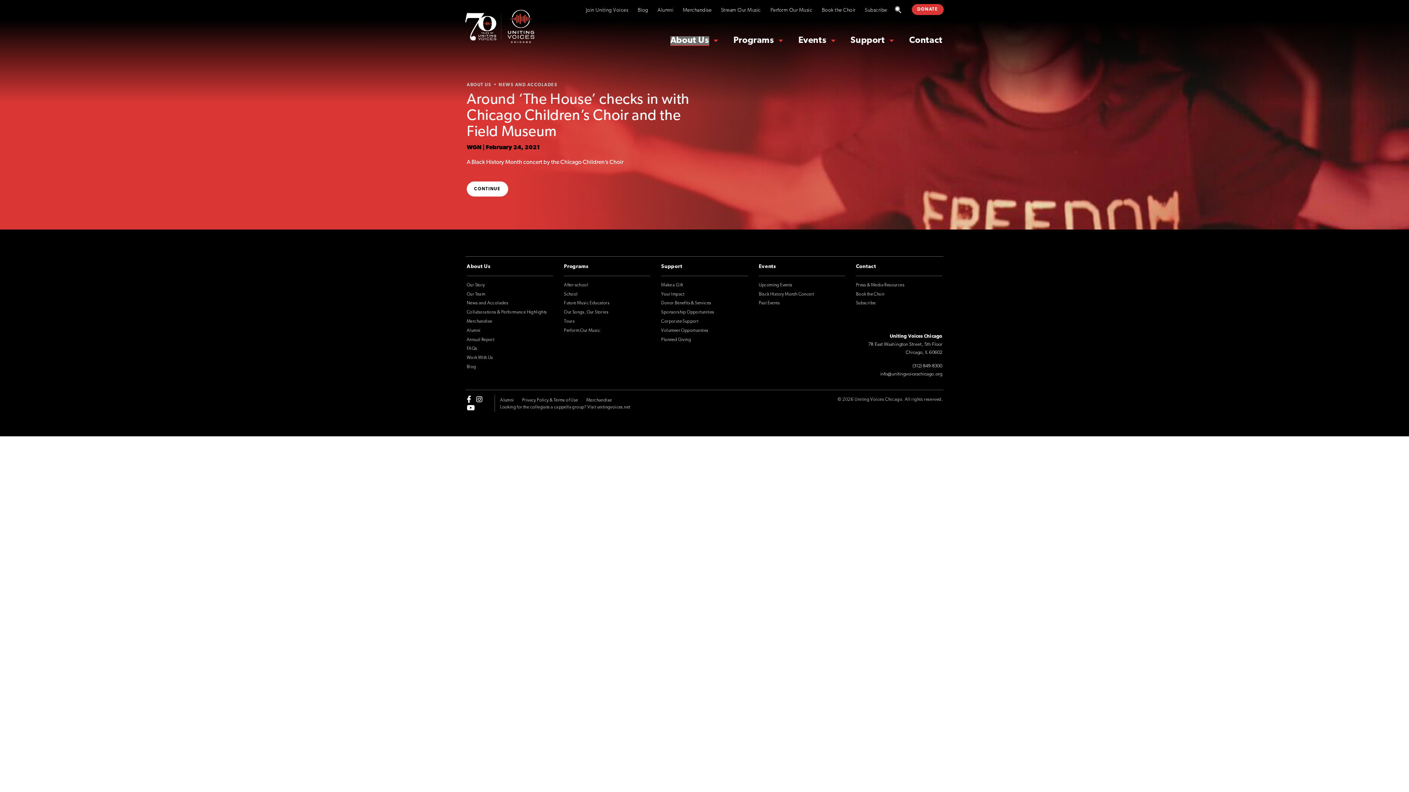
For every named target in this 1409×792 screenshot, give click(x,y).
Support (868, 40)
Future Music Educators (586, 303)
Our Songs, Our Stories (586, 312)
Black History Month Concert (786, 294)
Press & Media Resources (880, 285)
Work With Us (480, 358)
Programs (753, 40)
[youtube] (471, 407)
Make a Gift (672, 285)
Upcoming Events (776, 285)
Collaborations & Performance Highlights (507, 312)
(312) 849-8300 (927, 366)
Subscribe (876, 10)
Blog (643, 10)
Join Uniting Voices (607, 10)
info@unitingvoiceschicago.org (911, 374)
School (571, 294)
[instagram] (479, 399)
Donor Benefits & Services (686, 303)
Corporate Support (679, 321)
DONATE (927, 9)
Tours (569, 321)
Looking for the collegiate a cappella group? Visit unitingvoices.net (565, 407)
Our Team (476, 294)
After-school (576, 285)
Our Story (476, 285)
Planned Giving (676, 340)
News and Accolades (487, 303)
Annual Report (480, 340)
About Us (689, 40)
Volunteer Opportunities (684, 331)
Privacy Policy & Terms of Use (550, 400)
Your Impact (672, 294)
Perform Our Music (792, 10)
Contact (926, 40)
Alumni (665, 10)
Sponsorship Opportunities (687, 312)
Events (812, 40)
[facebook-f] (469, 399)
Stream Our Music (741, 10)
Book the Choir (839, 10)
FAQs (472, 348)
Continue (487, 189)
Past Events (769, 303)
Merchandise (697, 10)
